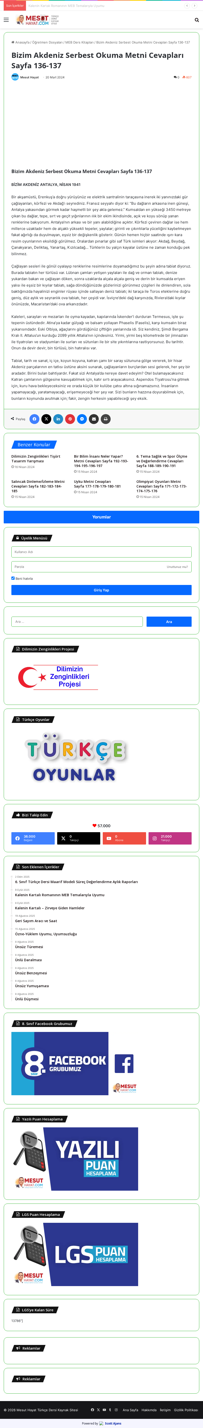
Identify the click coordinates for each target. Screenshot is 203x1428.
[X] (46, 419)
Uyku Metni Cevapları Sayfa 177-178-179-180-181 (97, 484)
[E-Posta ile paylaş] (94, 419)
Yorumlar (101, 516)
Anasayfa (21, 42)
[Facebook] (34, 419)
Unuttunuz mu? (177, 567)
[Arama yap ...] (196, 21)
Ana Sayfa (130, 1410)
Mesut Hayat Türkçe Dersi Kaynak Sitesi (47, 1410)
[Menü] (6, 21)
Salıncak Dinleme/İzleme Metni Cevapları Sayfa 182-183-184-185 (38, 486)
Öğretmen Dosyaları (47, 42)
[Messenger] (82, 419)
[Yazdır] (106, 419)
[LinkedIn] (58, 419)
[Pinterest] (70, 419)
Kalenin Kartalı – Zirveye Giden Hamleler (59, 6)
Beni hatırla (24, 578)
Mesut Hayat (29, 77)
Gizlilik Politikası (186, 1410)
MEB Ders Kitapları (79, 42)
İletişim (165, 1410)
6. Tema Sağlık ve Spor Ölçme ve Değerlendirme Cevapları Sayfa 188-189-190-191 (161, 461)
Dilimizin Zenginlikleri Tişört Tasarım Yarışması (35, 458)
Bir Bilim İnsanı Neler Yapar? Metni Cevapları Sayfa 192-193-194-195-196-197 (101, 461)
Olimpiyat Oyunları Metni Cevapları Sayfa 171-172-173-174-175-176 (161, 486)
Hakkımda (149, 1410)
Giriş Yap (101, 590)
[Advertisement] (101, 120)
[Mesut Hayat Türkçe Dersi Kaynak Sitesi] (38, 19)
